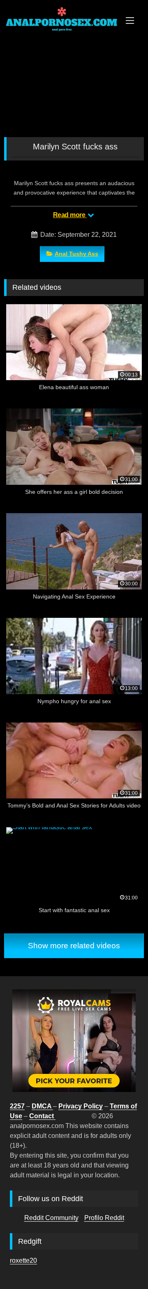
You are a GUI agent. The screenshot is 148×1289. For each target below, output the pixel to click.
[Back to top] (122, 1265)
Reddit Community (51, 1217)
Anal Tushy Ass (76, 253)
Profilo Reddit (104, 1217)
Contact (42, 1115)
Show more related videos (74, 945)
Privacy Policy (80, 1106)
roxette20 (23, 1260)
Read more (70, 214)
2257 (17, 1106)
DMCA (42, 1106)
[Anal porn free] (60, 25)
